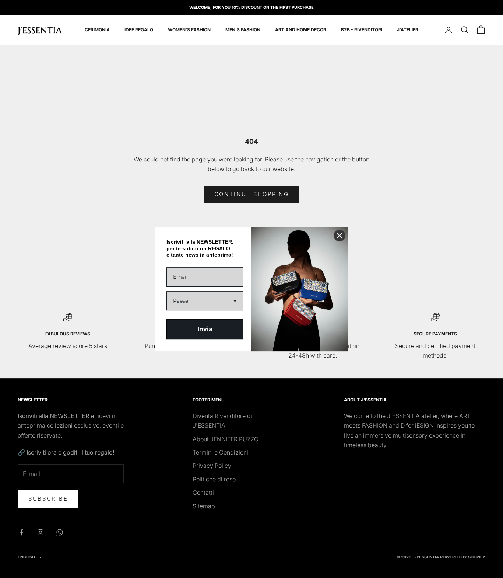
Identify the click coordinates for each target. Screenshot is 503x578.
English (26, 557)
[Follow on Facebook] (21, 532)
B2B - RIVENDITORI (361, 29)
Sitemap (204, 506)
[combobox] (204, 301)
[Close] (339, 235)
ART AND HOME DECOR (300, 29)
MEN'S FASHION (242, 29)
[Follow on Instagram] (40, 532)
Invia (204, 328)
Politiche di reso (214, 479)
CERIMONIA (97, 29)
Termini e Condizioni (220, 452)
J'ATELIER (407, 29)
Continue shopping (251, 194)
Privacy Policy (212, 465)
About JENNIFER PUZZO (225, 439)
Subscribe (48, 498)
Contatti (203, 492)
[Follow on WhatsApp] (59, 532)
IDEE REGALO (138, 29)
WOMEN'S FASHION (189, 29)
